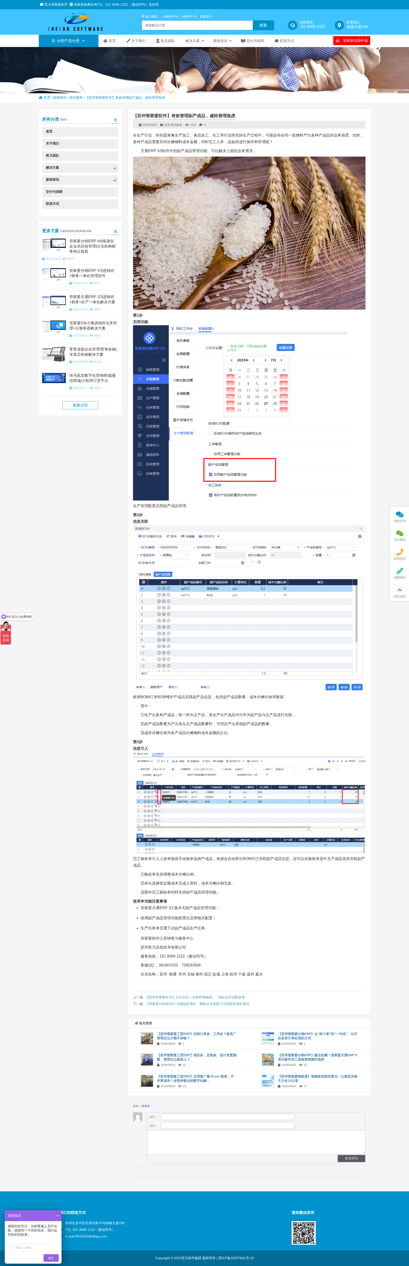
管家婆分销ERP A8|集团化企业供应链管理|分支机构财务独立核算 (92, 246)
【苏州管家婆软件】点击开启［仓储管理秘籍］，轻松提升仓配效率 (195, 997)
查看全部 (80, 405)
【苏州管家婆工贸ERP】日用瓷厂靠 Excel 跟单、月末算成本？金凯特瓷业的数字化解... (195, 1078)
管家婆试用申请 (355, 40)
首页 (47, 97)
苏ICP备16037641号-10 (236, 1258)
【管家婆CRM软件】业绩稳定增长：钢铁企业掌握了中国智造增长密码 (197, 1004)
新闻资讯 (205, 16)
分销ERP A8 (170, 16)
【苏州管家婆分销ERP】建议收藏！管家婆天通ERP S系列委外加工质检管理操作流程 (317, 1057)
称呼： (154, 1117)
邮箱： (154, 1125)
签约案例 (76, 97)
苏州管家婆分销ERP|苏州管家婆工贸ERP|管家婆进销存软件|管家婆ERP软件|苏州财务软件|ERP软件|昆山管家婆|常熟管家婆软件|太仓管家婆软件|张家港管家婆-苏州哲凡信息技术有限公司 (80, 22)
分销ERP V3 (189, 16)
